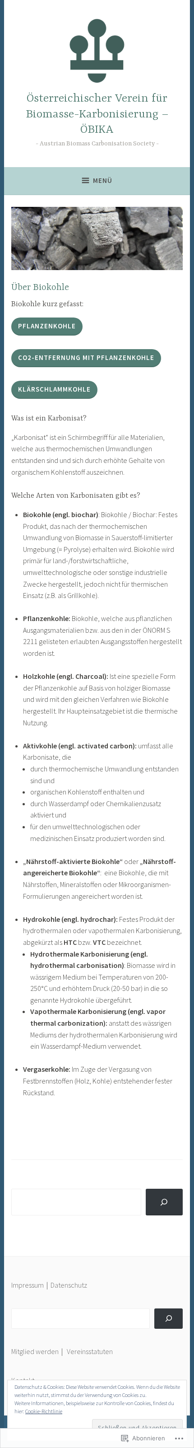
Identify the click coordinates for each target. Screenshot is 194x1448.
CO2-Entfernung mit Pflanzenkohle (86, 357)
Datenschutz (69, 1284)
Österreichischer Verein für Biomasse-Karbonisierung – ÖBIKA (97, 114)
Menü (102, 180)
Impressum (27, 1284)
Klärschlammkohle (54, 389)
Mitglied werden (35, 1351)
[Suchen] (168, 1318)
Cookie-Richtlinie (43, 1411)
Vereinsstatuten (90, 1351)
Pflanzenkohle (47, 326)
